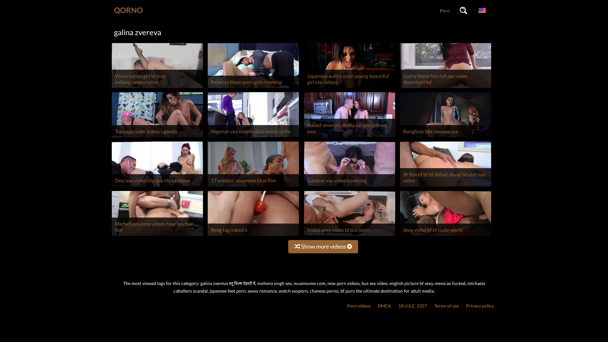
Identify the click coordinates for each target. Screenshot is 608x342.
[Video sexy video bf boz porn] (349, 236)
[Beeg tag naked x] (253, 236)
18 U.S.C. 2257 (412, 305)
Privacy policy (480, 305)
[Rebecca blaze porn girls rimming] (253, 88)
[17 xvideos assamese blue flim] (253, 186)
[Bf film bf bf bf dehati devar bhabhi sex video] (445, 186)
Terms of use (446, 305)
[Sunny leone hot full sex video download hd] (445, 88)
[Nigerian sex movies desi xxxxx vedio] (253, 137)
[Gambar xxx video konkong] (349, 186)
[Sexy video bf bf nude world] (445, 236)
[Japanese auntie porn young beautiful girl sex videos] (349, 88)
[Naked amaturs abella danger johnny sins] (349, 137)
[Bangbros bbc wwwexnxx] (445, 137)
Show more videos (323, 246)
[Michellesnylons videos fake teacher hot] (157, 236)
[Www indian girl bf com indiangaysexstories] (157, 88)
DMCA (384, 305)
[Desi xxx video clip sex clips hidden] (157, 186)
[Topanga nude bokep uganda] (157, 137)
